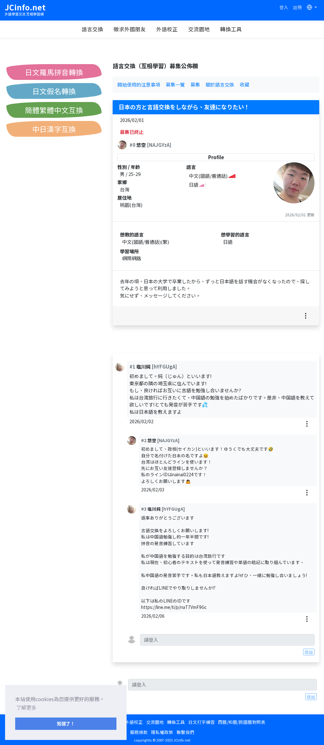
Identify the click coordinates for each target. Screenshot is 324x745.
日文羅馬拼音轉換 (54, 72)
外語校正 (167, 29)
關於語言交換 (220, 84)
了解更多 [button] (26, 707)
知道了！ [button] (66, 723)
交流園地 (199, 29)
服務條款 (139, 732)
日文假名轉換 (54, 91)
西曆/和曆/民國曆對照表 (241, 722)
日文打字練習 (201, 722)
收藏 (244, 84)
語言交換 (92, 29)
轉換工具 (231, 29)
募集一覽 (175, 84)
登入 (283, 7)
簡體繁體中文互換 (54, 110)
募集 (195, 84)
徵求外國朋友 (130, 29)
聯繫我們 (185, 732)
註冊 (297, 7)
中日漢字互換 (54, 129)
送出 (308, 652)
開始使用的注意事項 (138, 84)
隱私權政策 (162, 732)
